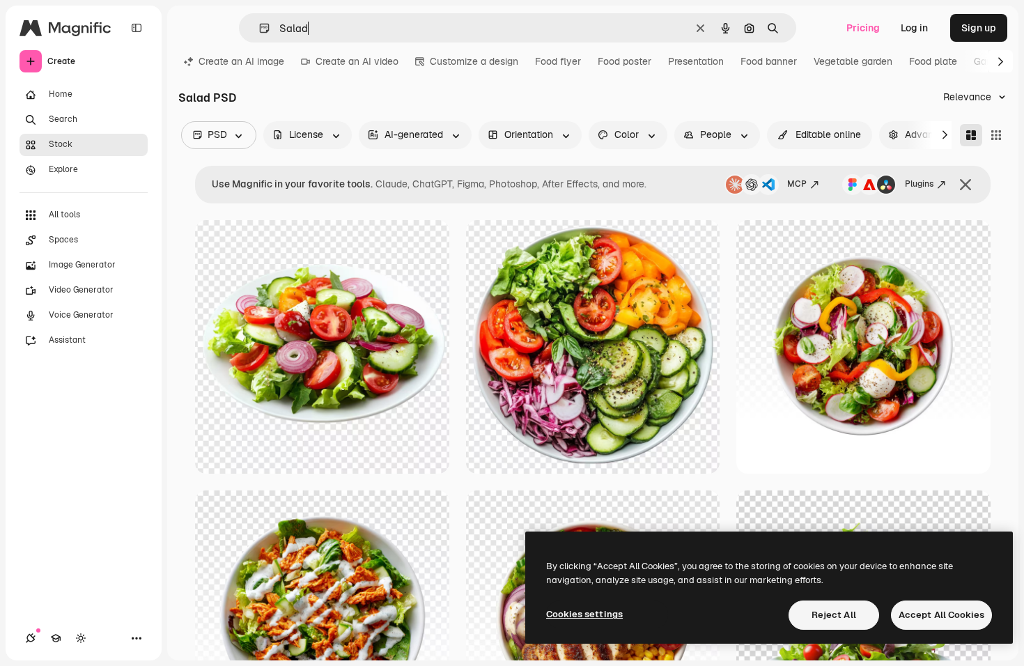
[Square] (996, 135)
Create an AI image (241, 61)
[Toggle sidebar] (136, 28)
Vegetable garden (853, 61)
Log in (914, 28)
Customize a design (474, 61)
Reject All (834, 615)
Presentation (696, 61)
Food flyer (558, 61)
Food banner (768, 61)
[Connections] (31, 638)
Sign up (978, 28)
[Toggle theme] (81, 638)
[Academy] (56, 638)
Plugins (919, 183)
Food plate (933, 61)
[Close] (965, 184)
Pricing (863, 28)
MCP (797, 183)
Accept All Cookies (941, 615)
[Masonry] (971, 135)
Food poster (624, 61)
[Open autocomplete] (259, 28)
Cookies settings (584, 614)
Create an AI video (357, 61)
